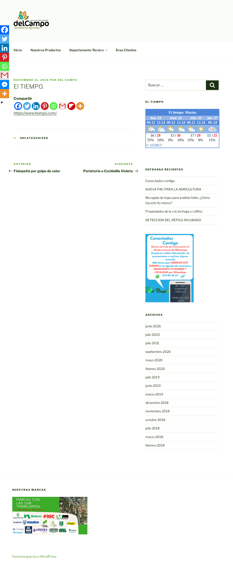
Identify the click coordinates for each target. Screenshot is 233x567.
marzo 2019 (154, 394)
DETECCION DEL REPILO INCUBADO (173, 220)
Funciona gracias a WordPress (34, 556)
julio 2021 (152, 343)
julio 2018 (152, 428)
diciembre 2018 (156, 403)
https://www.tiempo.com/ (35, 113)
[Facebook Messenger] (4, 84)
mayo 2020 (153, 360)
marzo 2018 (154, 437)
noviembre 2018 (157, 411)
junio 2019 (153, 385)
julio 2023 (152, 334)
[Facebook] (18, 106)
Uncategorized (34, 138)
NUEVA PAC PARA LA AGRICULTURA (173, 189)
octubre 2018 (155, 420)
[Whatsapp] (54, 106)
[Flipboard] (71, 106)
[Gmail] (62, 106)
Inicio (18, 50)
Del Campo (67, 80)
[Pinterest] (45, 106)
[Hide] (2, 102)
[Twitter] (27, 106)
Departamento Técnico (86, 50)
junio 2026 (153, 326)
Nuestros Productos (45, 50)
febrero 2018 (155, 445)
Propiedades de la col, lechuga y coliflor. (174, 211)
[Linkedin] (36, 106)
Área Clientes (126, 50)
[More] (80, 106)
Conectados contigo (160, 181)
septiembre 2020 (158, 352)
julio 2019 (152, 377)
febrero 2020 (155, 369)
